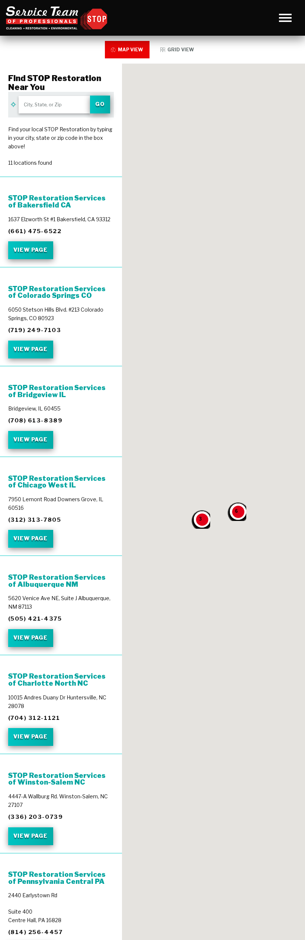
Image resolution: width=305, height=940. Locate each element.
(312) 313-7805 (34, 519)
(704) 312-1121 (34, 717)
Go (100, 104)
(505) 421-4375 (35, 618)
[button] (285, 18)
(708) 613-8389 (35, 420)
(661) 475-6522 (34, 231)
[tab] (127, 49)
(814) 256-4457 (35, 932)
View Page (30, 250)
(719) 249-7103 (34, 330)
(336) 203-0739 (35, 816)
